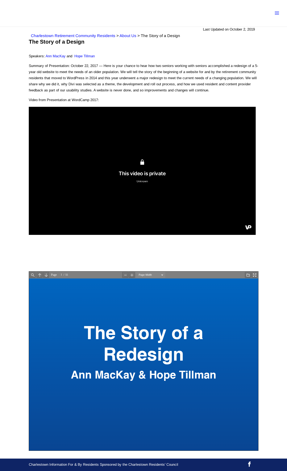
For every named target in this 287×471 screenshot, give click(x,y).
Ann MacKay (56, 56)
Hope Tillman (84, 56)
